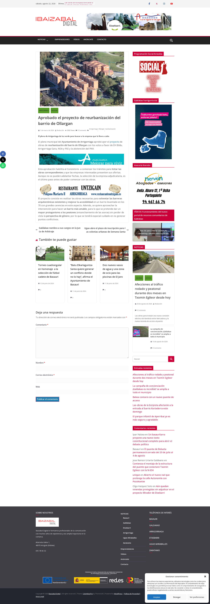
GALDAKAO (139, 278)
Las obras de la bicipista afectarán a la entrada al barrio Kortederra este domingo (153, 408)
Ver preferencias (197, 597)
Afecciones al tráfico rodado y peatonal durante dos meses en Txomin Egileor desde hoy (152, 290)
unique (136, 474)
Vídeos (77, 39)
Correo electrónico (45, 375)
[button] (205, 576)
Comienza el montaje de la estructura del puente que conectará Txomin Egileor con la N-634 (152, 467)
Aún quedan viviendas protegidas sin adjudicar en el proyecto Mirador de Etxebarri (153, 489)
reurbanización (110, 129)
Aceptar (156, 597)
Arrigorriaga (93, 129)
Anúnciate (88, 39)
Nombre (40, 362)
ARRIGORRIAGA (43, 110)
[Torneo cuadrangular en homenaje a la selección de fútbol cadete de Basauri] (50, 247)
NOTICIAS (41, 39)
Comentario (42, 324)
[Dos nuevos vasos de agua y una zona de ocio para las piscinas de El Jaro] (114, 247)
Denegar (177, 597)
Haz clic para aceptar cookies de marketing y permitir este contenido (153, 232)
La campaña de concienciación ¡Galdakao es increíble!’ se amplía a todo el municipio (160, 333)
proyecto (114, 141)
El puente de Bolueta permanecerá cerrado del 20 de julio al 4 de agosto (153, 452)
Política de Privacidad (132, 594)
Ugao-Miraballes (130, 538)
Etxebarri (127, 528)
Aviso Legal (40, 596)
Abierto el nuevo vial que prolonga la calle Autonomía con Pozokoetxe (151, 478)
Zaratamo (127, 543)
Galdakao (127, 523)
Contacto (101, 39)
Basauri (126, 518)
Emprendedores (62, 39)
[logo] (47, 519)
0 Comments (82, 130)
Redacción (60, 130)
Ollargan (101, 129)
